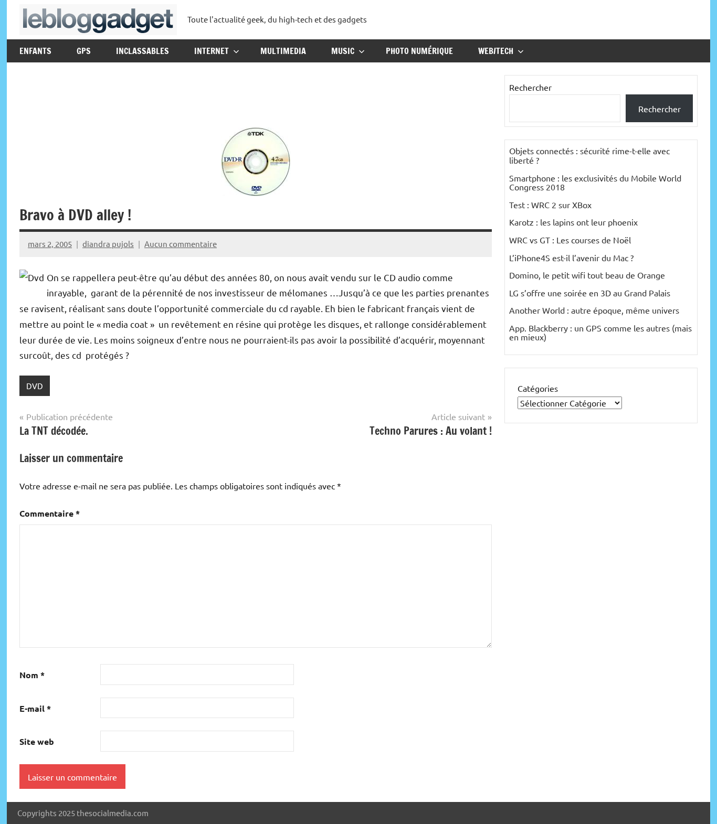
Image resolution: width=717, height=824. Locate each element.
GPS (84, 51)
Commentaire (49, 513)
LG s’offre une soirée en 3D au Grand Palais (589, 292)
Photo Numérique (419, 51)
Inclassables (142, 51)
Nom (32, 674)
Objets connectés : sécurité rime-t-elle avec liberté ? (589, 155)
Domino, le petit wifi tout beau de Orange (587, 275)
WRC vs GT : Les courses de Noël (570, 239)
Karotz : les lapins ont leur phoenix (573, 222)
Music (342, 51)
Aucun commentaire (180, 244)
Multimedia (283, 51)
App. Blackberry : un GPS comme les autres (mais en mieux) (600, 333)
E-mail (35, 708)
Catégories (538, 388)
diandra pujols (108, 244)
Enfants (35, 51)
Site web (36, 741)
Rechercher (530, 87)
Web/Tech (495, 51)
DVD (34, 386)
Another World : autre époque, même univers (594, 310)
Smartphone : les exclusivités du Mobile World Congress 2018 (595, 182)
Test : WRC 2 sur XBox (550, 204)
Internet (211, 51)
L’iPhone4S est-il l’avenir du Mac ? (571, 257)
